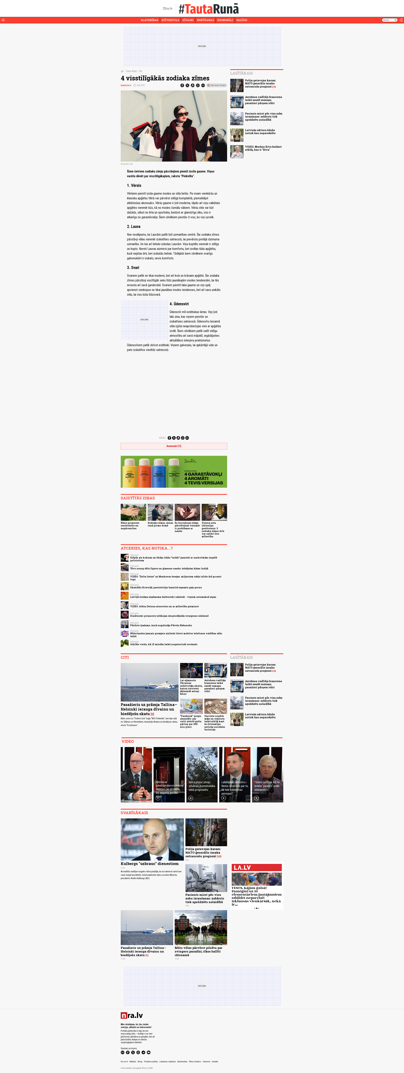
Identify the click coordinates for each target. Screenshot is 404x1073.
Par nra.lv (124, 1062)
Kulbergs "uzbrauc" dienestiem (150, 863)
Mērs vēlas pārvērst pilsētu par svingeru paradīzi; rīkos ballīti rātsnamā (198, 951)
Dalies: (162, 438)
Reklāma (133, 1062)
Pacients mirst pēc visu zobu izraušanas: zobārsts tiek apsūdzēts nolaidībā (263, 116)
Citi (140, 71)
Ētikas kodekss (195, 1062)
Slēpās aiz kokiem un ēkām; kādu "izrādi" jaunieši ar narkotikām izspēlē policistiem (173, 559)
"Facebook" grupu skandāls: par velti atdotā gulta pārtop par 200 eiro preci (190, 721)
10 (274, 87)
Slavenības (149, 20)
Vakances (206, 1062)
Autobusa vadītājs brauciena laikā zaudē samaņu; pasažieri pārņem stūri (263, 100)
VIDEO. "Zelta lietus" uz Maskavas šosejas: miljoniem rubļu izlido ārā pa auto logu (175, 578)
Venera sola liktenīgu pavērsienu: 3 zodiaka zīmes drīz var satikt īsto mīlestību (213, 529)
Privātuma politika (151, 1062)
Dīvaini (188, 20)
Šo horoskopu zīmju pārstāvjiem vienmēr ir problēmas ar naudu (187, 527)
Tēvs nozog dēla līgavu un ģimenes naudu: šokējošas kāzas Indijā (169, 568)
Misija (140, 1062)
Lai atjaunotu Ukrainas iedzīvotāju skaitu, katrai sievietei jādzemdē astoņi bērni (191, 687)
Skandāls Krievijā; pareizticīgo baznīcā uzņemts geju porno (166, 587)
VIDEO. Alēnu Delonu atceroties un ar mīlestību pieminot (164, 606)
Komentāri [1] (174, 446)
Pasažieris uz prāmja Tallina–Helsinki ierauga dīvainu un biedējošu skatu (149, 709)
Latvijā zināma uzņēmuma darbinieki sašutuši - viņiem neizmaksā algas (173, 596)
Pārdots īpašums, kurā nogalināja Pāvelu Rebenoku (161, 625)
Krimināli (225, 20)
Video (128, 741)
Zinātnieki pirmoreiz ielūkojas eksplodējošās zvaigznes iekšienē (169, 615)
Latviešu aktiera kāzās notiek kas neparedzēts (260, 131)
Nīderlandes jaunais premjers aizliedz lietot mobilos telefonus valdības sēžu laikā (176, 635)
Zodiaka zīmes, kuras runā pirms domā (160, 524)
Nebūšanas (205, 20)
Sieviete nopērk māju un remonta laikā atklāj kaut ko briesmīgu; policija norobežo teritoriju (214, 722)
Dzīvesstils (170, 20)
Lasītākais (241, 73)
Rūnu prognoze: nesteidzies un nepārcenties (130, 525)
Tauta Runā (131, 71)
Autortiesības (182, 1062)
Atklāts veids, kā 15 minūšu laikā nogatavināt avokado (163, 644)
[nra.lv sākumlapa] (167, 8)
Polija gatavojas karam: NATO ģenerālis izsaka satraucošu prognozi (260, 83)
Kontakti (215, 1062)
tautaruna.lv (126, 85)
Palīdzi (241, 20)
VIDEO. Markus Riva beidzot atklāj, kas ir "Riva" (263, 148)
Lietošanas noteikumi (167, 1062)
